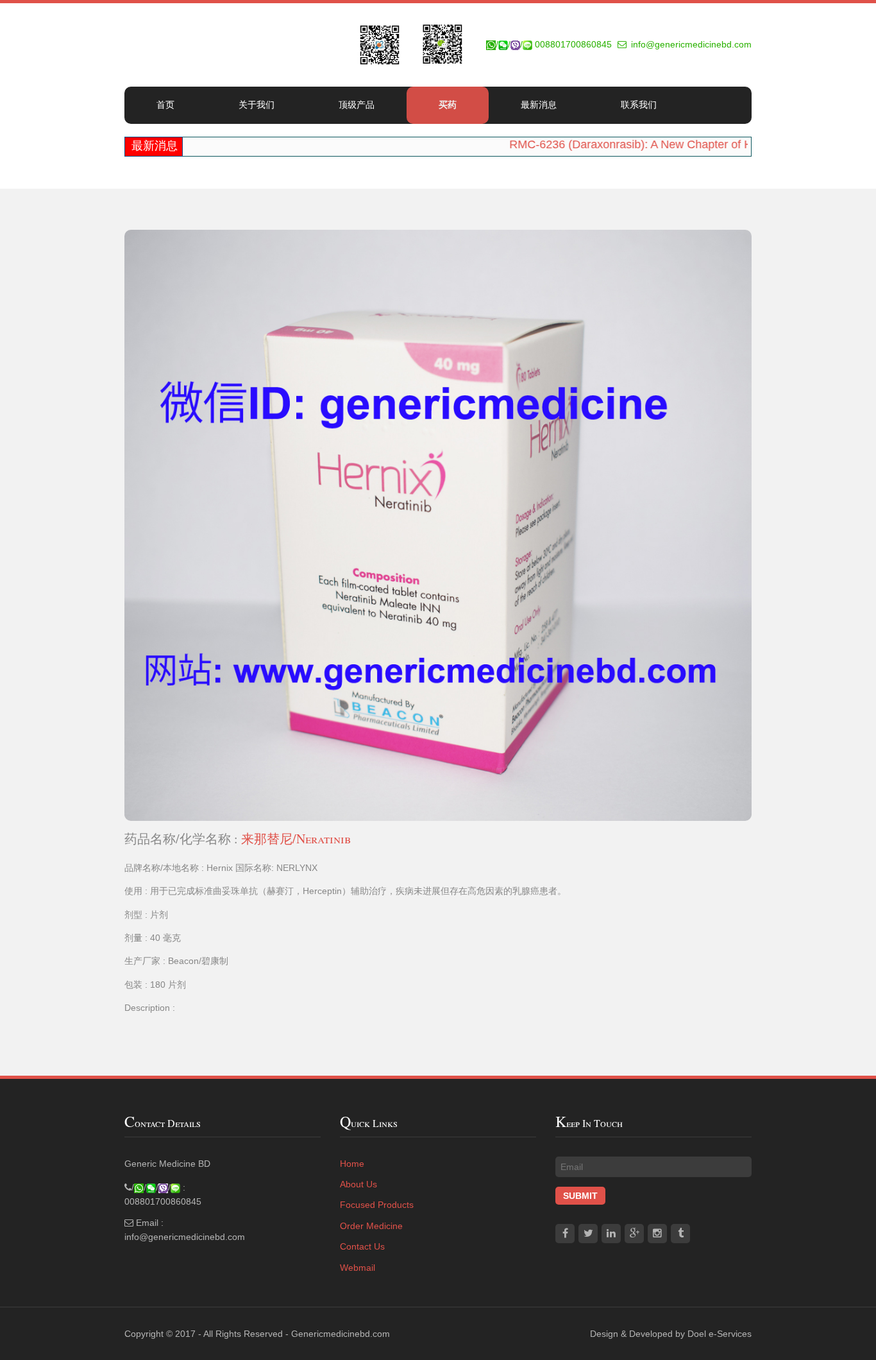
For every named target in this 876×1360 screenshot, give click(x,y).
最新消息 (539, 104)
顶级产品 (357, 104)
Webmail (357, 1267)
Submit (580, 1196)
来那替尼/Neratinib (296, 838)
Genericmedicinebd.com (340, 1334)
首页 (165, 104)
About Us (358, 1184)
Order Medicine (371, 1226)
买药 (448, 104)
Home (352, 1163)
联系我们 (639, 104)
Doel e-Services (719, 1334)
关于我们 (256, 104)
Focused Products (377, 1205)
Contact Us (362, 1246)
